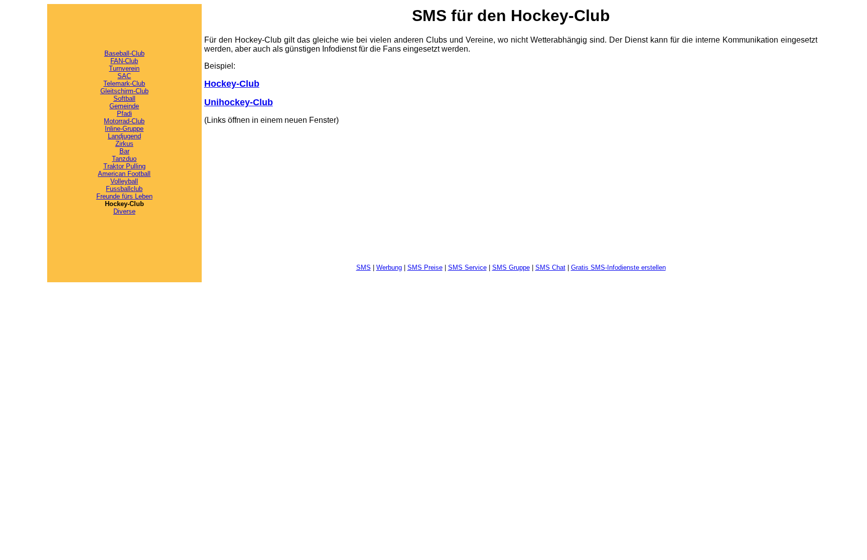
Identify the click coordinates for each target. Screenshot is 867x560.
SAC (124, 76)
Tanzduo (124, 158)
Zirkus (124, 143)
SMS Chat (550, 267)
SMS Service (467, 267)
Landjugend (124, 136)
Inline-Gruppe (124, 128)
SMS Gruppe (511, 267)
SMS (363, 267)
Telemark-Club (124, 83)
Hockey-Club (231, 84)
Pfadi (124, 113)
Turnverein (124, 68)
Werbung (389, 267)
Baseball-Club (124, 53)
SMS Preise (425, 267)
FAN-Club (124, 61)
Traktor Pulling (124, 166)
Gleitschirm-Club (124, 91)
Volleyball (124, 181)
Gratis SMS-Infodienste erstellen (618, 267)
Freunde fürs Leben (124, 196)
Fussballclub (124, 189)
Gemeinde (124, 106)
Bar (124, 151)
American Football (124, 173)
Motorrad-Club (124, 121)
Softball (124, 98)
